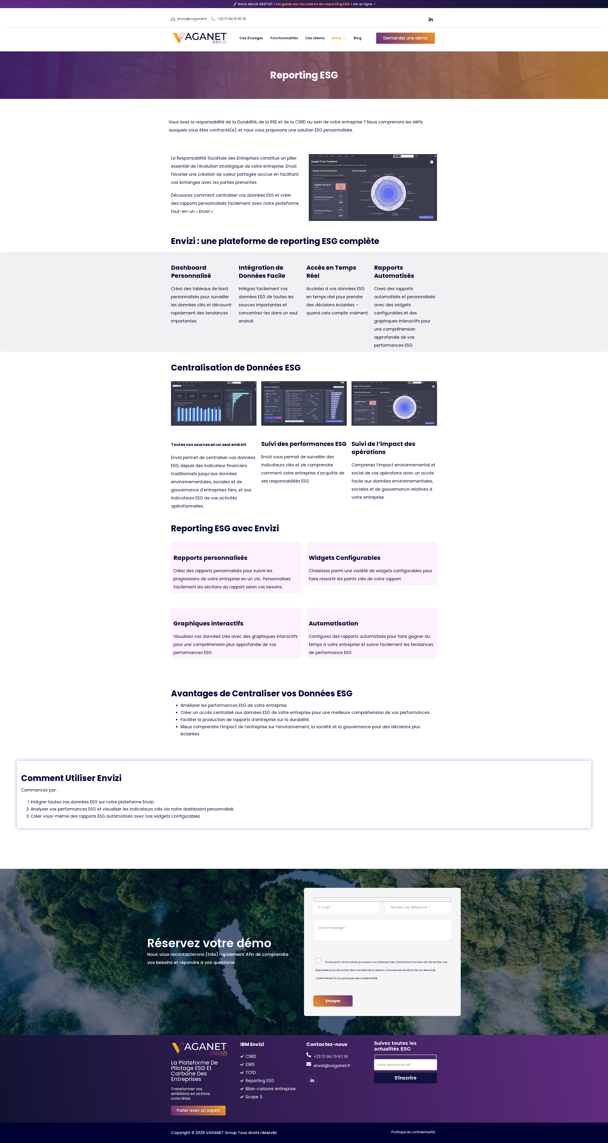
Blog (357, 38)
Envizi (336, 38)
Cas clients (315, 38)
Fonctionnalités (284, 38)
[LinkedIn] (430, 19)
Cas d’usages (251, 38)
